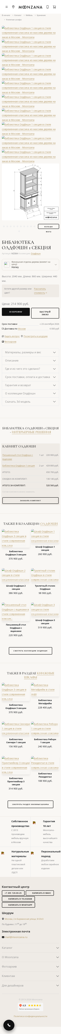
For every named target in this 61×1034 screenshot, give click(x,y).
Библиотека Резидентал (45, 775)
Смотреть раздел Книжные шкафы (30, 804)
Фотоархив (10, 341)
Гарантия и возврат (18, 385)
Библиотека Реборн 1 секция (45, 741)
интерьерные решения (31, 432)
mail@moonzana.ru (15, 937)
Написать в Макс (41, 893)
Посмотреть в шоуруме (36, 336)
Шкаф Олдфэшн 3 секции (45, 622)
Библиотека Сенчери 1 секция (16, 741)
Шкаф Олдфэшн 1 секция (45, 548)
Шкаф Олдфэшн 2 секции (16, 587)
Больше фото (48, 227)
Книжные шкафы (14, 19)
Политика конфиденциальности (30, 1016)
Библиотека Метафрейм (45, 702)
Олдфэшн (36, 253)
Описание (11, 360)
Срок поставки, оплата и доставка (27, 377)
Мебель (29, 15)
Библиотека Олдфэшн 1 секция (18, 465)
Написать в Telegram (20, 899)
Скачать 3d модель (17, 401)
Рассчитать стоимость (40, 290)
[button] (22, 328)
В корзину (15, 311)
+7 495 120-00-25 (13, 893)
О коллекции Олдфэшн (20, 393)
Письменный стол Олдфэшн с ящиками (16, 628)
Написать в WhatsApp (20, 905)
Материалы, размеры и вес (23, 352)
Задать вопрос (12, 336)
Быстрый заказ (45, 313)
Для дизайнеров (12, 985)
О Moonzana (10, 957)
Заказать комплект (30, 500)
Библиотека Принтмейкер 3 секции (15, 781)
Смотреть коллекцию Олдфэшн (30, 651)
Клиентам (8, 976)
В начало (6, 15)
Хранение (41, 15)
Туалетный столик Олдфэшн (45, 587)
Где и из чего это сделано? (22, 369)
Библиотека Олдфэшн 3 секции (15, 553)
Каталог (18, 15)
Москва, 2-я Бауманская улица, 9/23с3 (24, 919)
